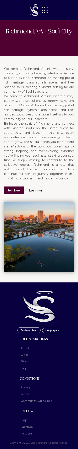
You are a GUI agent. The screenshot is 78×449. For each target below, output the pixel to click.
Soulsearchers (29, 330)
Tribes (25, 361)
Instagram (28, 433)
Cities (24, 355)
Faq (23, 368)
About (25, 348)
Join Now (13, 190)
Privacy (26, 387)
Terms (25, 394)
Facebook (27, 427)
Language (51, 330)
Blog (24, 420)
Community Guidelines (36, 401)
